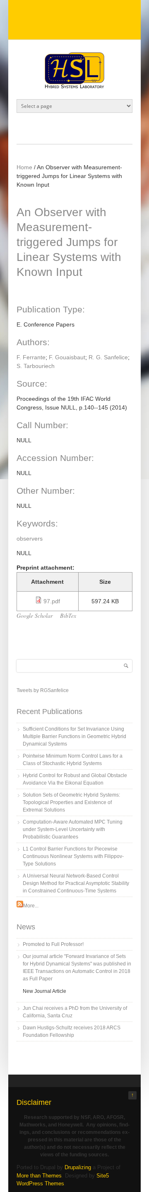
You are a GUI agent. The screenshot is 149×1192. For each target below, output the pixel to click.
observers (30, 538)
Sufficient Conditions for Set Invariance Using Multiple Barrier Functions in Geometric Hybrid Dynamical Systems (74, 736)
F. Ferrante (31, 357)
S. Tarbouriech (36, 366)
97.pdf (51, 601)
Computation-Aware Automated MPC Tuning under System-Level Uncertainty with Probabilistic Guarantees (73, 829)
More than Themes (39, 1175)
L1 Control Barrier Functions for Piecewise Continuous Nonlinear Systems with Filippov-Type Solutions (73, 856)
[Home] (74, 86)
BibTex (68, 615)
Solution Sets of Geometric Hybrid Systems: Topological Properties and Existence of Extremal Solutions (71, 802)
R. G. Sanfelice (108, 357)
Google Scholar (35, 615)
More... (30, 906)
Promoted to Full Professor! (53, 944)
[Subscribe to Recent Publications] (20, 906)
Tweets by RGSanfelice (43, 690)
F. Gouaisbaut (67, 357)
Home (24, 167)
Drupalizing (78, 1167)
